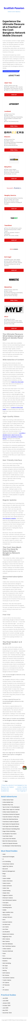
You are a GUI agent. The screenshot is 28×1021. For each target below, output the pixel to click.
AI (3, 859)
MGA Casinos (6, 939)
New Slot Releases (8, 944)
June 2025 (5, 1008)
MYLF (6, 316)
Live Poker (5, 929)
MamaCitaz (8, 287)
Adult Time (8, 83)
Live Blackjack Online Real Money (12, 846)
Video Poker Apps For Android (11, 809)
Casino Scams (6, 883)
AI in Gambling (7, 861)
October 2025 (6, 1005)
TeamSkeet (8, 225)
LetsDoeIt (7, 111)
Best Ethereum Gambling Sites (11, 829)
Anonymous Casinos (8, 864)
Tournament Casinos (8, 977)
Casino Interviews (7, 881)
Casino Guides (6, 878)
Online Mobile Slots (8, 802)
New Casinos (6, 941)
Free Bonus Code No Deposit (10, 821)
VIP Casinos (6, 982)
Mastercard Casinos (8, 934)
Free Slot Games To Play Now (11, 817)
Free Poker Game (7, 836)
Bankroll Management (9, 871)
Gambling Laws (7, 905)
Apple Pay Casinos (8, 866)
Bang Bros (7, 167)
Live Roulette (6, 931)
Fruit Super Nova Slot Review (10, 826)
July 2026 (5, 998)
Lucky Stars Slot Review (9, 838)
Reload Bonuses (7, 958)
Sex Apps (5, 965)
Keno (4, 919)
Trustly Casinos (7, 980)
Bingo (4, 873)
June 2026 (5, 1000)
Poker (4, 953)
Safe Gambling (7, 963)
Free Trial (14, 126)
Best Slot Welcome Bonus (10, 841)
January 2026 (6, 1003)
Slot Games (6, 975)
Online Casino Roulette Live (10, 812)
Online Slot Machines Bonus (10, 819)
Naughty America (10, 195)
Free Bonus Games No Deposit (11, 814)
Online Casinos (7, 948)
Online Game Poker (8, 800)
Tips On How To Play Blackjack (11, 807)
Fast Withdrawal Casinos (9, 900)
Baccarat (5, 869)
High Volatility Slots (8, 912)
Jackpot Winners (7, 917)
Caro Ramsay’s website (9, 518)
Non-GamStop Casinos (9, 946)
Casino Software (7, 885)
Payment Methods (8, 951)
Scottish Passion (14, 8)
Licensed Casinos (7, 922)
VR (3, 987)
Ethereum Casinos (8, 898)
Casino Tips (6, 888)
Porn (6, 781)
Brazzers (7, 136)
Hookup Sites (6, 915)
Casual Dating (6, 890)
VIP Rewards (6, 985)
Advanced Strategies (8, 856)
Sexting (5, 970)
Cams (4, 876)
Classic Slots (6, 893)
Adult (4, 854)
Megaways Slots (7, 936)
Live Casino (6, 927)
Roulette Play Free (8, 804)
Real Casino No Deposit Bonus (11, 824)
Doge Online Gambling (9, 831)
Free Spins (5, 902)
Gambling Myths (7, 907)
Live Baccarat (6, 924)
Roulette (5, 961)
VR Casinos (6, 990)
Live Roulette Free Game (9, 834)
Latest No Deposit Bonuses (10, 843)
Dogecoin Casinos (8, 895)
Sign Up (14, 94)
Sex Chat (5, 968)
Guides (4, 910)
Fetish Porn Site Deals (17, 382)
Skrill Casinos (6, 973)
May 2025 (5, 1010)
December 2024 (7, 1013)
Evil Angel (7, 257)
